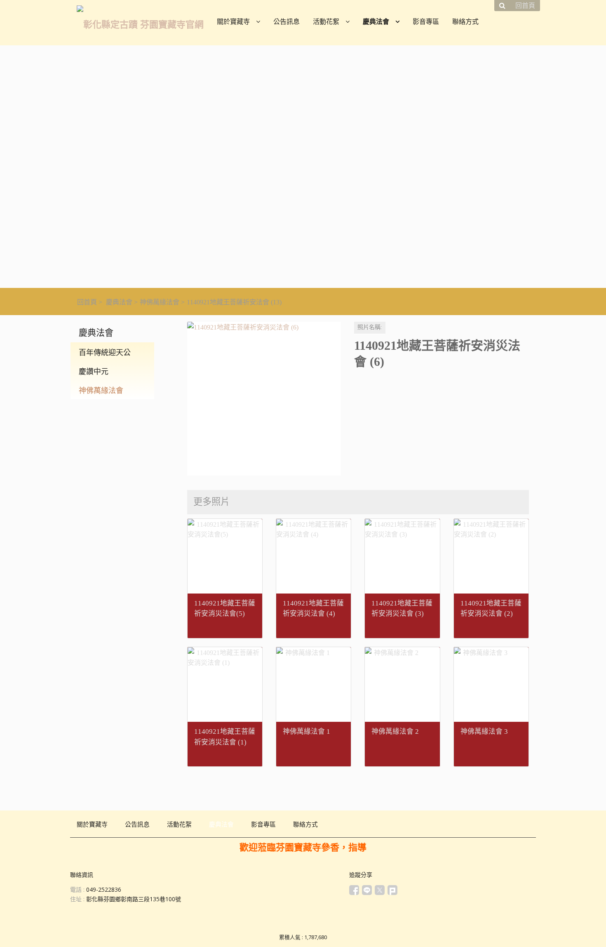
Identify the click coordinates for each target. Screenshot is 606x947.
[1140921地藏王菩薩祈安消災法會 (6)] (264, 399)
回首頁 (87, 302)
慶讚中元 (93, 371)
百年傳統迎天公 (105, 353)
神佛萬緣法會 (159, 302)
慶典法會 (119, 302)
